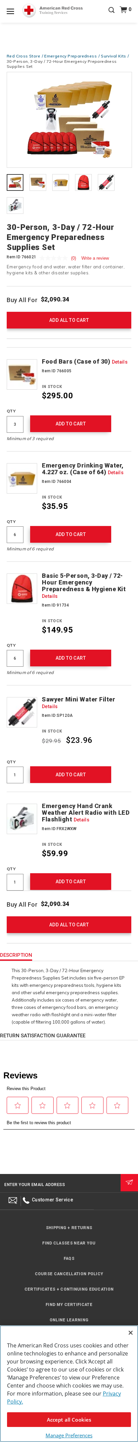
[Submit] (129, 1182)
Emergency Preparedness (70, 55)
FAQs (69, 1258)
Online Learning (69, 1320)
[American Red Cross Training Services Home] (52, 10)
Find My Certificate (69, 1304)
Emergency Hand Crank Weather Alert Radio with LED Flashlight (86, 813)
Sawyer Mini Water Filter (78, 702)
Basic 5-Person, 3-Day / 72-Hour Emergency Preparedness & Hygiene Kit (84, 585)
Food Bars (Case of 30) (85, 361)
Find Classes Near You (68, 1243)
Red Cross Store (23, 55)
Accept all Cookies (69, 1419)
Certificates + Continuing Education (69, 1289)
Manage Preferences (69, 1435)
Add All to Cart (69, 320)
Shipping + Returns (69, 1227)
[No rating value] (55, 258)
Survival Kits (113, 55)
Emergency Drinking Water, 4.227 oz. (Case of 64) (83, 469)
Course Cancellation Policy (69, 1274)
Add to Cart (71, 423)
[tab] (15, 183)
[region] (69, 1383)
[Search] (111, 15)
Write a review (95, 258)
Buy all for (22, 299)
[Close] (130, 1332)
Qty (11, 410)
